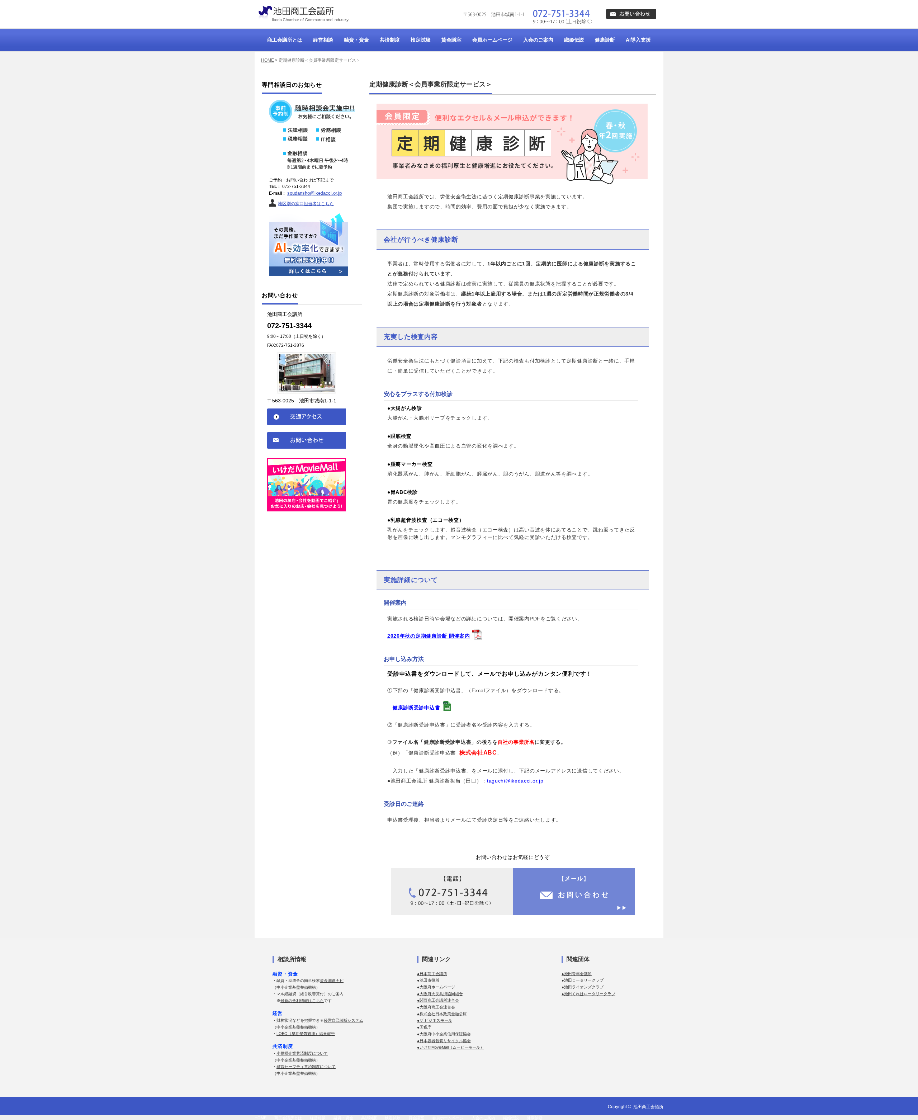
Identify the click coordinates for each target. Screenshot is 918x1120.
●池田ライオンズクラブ (583, 987)
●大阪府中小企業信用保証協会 (444, 1034)
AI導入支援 (638, 40)
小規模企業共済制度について (302, 1053)
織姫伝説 (574, 40)
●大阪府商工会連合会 (436, 1007)
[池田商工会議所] (303, 14)
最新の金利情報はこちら (302, 1000)
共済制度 (390, 40)
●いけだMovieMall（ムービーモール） (450, 1047)
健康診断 (605, 40)
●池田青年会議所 (577, 974)
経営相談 (323, 40)
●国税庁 (424, 1027)
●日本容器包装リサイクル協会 (444, 1041)
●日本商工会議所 (432, 974)
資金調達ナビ (332, 980)
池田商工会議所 (648, 1106)
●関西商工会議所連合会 (438, 1000)
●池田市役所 (428, 980)
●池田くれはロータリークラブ (588, 994)
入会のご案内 (538, 40)
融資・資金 (356, 40)
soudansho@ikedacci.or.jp (314, 193)
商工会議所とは (284, 40)
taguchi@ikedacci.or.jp (515, 781)
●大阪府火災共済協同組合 (440, 994)
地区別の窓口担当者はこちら (306, 203)
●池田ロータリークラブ (583, 980)
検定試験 (421, 40)
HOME (267, 60)
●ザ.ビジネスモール (434, 1020)
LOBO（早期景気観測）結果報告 (305, 1033)
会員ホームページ (492, 40)
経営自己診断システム (343, 1020)
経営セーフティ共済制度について (306, 1066)
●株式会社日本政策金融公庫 (442, 1014)
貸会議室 (451, 40)
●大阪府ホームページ (436, 987)
